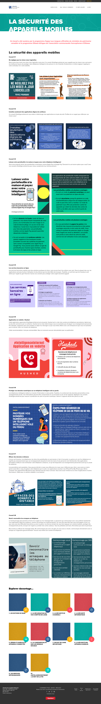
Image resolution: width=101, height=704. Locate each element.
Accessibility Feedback (95, 689)
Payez (75, 1)
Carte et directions (7, 693)
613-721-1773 (6, 691)
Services (54, 7)
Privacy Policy (75, 689)
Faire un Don (69, 1)
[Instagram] (51, 691)
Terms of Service (81, 689)
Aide (89, 7)
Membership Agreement (88, 689)
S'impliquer (80, 7)
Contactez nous (50, 694)
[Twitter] (49, 691)
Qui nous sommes (66, 7)
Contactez (60, 1)
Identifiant (82, 1)
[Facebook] (46, 691)
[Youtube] (54, 691)
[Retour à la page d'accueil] (14, 7)
